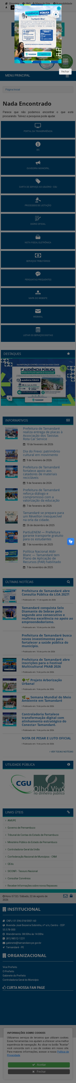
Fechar (65, 71)
